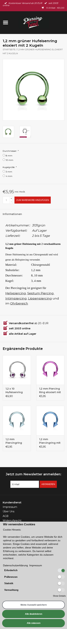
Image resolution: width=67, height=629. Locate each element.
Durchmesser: (10, 151)
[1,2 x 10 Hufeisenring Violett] (17, 370)
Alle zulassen (33, 623)
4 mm (9, 176)
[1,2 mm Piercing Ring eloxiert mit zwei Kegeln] (50, 370)
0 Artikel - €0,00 (55, 7)
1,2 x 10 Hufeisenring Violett (14, 390)
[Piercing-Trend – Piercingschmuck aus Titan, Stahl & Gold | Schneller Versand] (39, 22)
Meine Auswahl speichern (34, 605)
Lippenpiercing (40, 298)
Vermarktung (11, 590)
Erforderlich (11, 570)
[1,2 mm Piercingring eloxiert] (17, 420)
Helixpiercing (15, 293)
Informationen (12, 214)
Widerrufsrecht (12, 520)
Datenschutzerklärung (15, 565)
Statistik (8, 583)
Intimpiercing (16, 298)
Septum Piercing (40, 293)
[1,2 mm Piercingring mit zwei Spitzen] (50, 420)
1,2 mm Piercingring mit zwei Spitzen (50, 441)
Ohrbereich (19, 303)
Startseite (9, 49)
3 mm (9, 171)
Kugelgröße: (9, 167)
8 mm (9, 155)
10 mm (9, 160)
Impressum (10, 507)
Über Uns (8, 511)
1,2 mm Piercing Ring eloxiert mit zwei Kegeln (50, 390)
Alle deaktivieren (33, 614)
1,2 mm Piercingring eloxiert (14, 441)
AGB (5, 516)
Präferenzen (11, 577)
